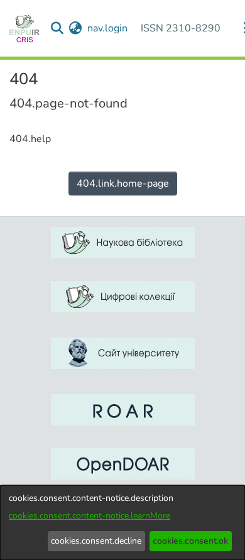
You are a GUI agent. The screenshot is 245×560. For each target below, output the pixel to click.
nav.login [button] (108, 28)
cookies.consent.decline (96, 541)
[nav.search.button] (57, 28)
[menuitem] (76, 28)
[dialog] (122, 522)
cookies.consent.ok (190, 541)
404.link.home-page (123, 183)
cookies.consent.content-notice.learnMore (89, 516)
